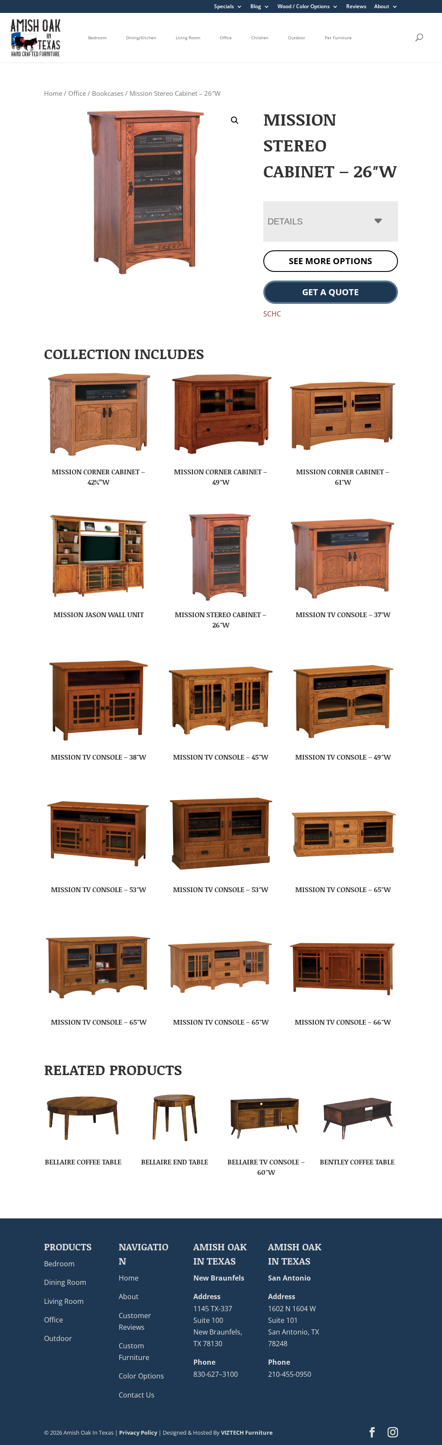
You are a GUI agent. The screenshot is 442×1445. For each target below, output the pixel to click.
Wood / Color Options (304, 7)
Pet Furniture (338, 38)
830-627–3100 (215, 1374)
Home (53, 93)
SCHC (272, 314)
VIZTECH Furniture (247, 1432)
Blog (255, 7)
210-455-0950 (289, 1374)
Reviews (356, 7)
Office (226, 38)
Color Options (141, 1376)
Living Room (188, 38)
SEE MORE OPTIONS (330, 261)
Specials (224, 7)
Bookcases (107, 93)
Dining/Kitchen (141, 38)
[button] (235, 120)
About (381, 7)
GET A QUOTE (330, 292)
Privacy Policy (138, 1432)
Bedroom (97, 38)
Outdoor (296, 38)
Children (259, 38)
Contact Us (137, 1395)
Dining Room (65, 1282)
